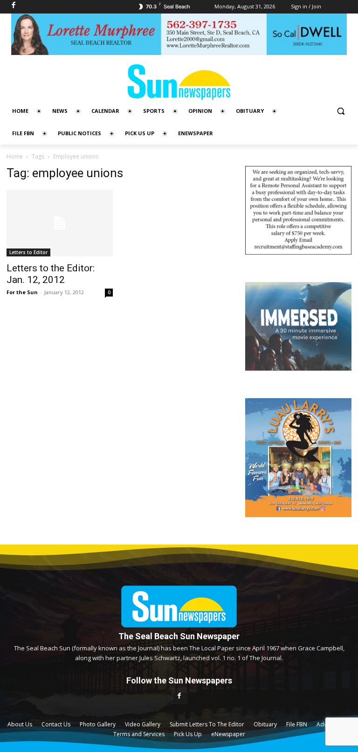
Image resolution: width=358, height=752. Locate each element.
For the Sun (22, 292)
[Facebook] (179, 696)
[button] (340, 111)
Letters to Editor (28, 252)
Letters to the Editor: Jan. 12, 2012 (51, 273)
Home (15, 156)
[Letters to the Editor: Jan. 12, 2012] (60, 223)
